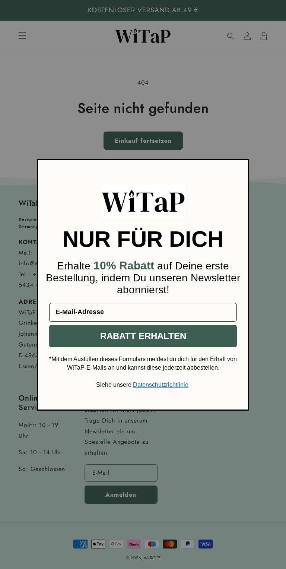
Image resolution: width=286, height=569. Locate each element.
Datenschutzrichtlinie (160, 385)
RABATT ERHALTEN (143, 336)
